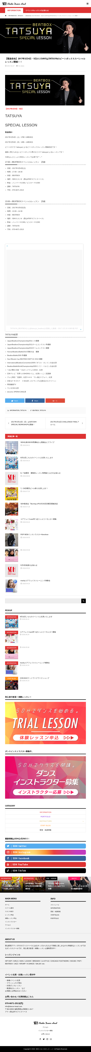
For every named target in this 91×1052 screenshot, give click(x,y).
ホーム (7, 905)
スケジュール (55, 905)
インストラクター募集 (12, 928)
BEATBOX (35, 410)
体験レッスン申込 (10, 918)
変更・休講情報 (45, 830)
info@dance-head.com (13, 1006)
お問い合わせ (45, 1034)
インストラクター (10, 922)
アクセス (8, 925)
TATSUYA (23, 410)
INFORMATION (14, 10)
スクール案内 (9, 908)
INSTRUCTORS (46, 821)
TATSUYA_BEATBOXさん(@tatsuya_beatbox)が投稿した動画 (33, 328)
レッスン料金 (9, 915)
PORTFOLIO (45, 817)
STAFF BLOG (45, 825)
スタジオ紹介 (9, 911)
